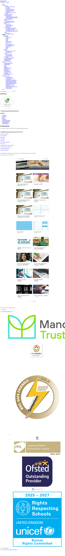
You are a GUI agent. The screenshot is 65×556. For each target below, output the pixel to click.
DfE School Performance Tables (11, 12)
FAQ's (5, 65)
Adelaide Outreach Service (10, 21)
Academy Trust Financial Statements (11, 17)
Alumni (5, 23)
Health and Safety (7, 68)
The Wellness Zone (7, 27)
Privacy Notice (2, 143)
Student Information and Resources (11, 80)
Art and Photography (9, 44)
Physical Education (9, 41)
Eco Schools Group (9, 52)
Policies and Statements (7, 15)
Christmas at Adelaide (9, 25)
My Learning (6, 36)
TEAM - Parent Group (7, 70)
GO (13, 91)
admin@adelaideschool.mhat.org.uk (7, 311)
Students (3, 34)
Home (3, 4)
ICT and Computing (9, 45)
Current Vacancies (7, 22)
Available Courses (9, 37)
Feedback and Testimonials (10, 85)
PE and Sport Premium (9, 18)
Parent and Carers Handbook (8, 62)
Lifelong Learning (9, 87)
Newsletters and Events (7, 19)
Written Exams (2, 137)
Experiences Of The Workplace (11, 79)
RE (6, 43)
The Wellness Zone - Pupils (10, 28)
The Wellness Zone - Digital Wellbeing (12, 31)
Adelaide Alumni (8, 24)
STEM (7, 47)
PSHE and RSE (8, 42)
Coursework (2, 140)
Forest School (8, 46)
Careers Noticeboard (9, 77)
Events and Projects (9, 88)
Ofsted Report (8, 11)
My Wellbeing (6, 35)
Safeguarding (6, 13)
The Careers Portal (7, 76)
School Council (8, 51)
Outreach (5, 20)
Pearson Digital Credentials (10, 57)
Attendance (6, 67)
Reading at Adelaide (9, 54)
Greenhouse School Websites (13, 549)
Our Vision (7, 7)
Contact (5, 32)
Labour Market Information (10, 84)
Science (7, 38)
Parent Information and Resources (11, 81)
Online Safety (6, 69)
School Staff (8, 8)
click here (3, 154)
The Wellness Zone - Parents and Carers (12, 29)
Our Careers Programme (9, 78)
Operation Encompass (9, 14)
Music (7, 48)
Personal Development (7, 61)
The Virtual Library (9, 55)
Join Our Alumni (8, 26)
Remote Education (7, 74)
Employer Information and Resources (11, 86)
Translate (7, 2)
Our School (6, 5)
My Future (5, 49)
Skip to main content (3, 0)
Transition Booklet (7, 64)
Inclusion (5, 66)
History (7, 40)
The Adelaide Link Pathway (10, 9)
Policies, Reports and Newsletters (11, 82)
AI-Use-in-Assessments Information (5, 146)
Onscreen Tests (2, 138)
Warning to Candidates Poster (4, 148)
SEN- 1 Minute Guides (7, 72)
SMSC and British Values (8, 58)
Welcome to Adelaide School (10, 6)
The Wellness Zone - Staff (10, 30)
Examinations (4, 119)
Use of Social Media (3, 135)
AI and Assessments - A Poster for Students (6, 145)
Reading (5, 53)
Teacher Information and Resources (11, 83)
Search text (2, 91)
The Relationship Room (7, 59)
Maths (7, 39)
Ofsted (3, 89)
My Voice (3, 117)
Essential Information (7, 63)
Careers (3, 75)
